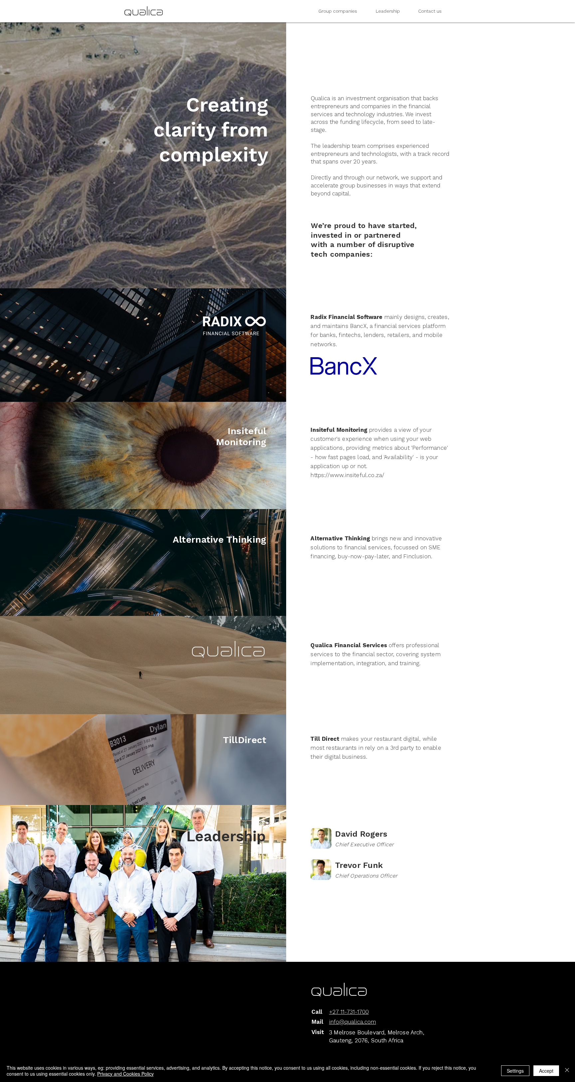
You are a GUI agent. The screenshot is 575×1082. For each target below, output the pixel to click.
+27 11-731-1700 (349, 1011)
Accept (546, 1070)
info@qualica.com (352, 1021)
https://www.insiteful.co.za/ (347, 475)
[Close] (567, 1071)
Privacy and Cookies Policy (125, 1073)
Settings (515, 1070)
